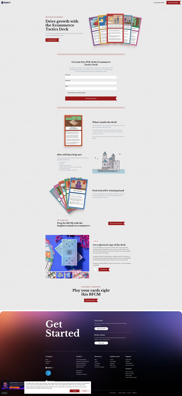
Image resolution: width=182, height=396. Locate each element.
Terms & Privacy (122, 392)
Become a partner (130, 373)
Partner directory (129, 371)
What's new (112, 365)
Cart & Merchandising (81, 359)
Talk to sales (101, 343)
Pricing (111, 359)
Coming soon (113, 367)
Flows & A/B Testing (80, 365)
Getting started (129, 363)
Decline (85, 390)
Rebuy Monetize (80, 367)
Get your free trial (101, 328)
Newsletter (97, 365)
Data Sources (79, 370)
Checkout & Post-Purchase (82, 361)
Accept (74, 390)
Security (129, 392)
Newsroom (48, 361)
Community (97, 363)
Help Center (128, 359)
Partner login (128, 375)
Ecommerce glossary (99, 367)
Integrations (79, 372)
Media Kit (134, 392)
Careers (47, 363)
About (47, 359)
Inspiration (112, 363)
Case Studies (113, 361)
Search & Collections (81, 363)
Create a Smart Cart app (131, 377)
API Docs (128, 361)
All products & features (81, 374)
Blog (96, 359)
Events (96, 361)
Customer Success (130, 365)
